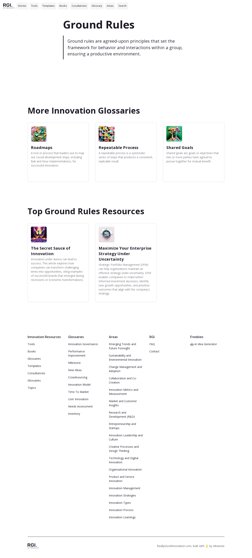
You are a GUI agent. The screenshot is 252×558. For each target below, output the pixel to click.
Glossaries (34, 358)
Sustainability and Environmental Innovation (125, 357)
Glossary (97, 5)
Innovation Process (121, 510)
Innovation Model (79, 384)
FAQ (152, 344)
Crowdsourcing (77, 377)
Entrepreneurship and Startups (122, 426)
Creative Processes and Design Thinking (124, 449)
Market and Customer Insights (123, 403)
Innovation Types (120, 503)
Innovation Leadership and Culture (126, 437)
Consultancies (36, 373)
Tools (34, 5)
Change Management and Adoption (125, 369)
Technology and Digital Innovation (123, 460)
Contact (154, 351)
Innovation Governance (83, 344)
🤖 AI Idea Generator (203, 344)
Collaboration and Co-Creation (123, 380)
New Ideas (75, 370)
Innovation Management (124, 488)
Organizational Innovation (125, 469)
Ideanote (218, 546)
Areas (110, 5)
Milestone (74, 363)
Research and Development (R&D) (122, 414)
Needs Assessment (80, 406)
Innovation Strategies (122, 495)
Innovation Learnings (122, 517)
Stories (22, 5)
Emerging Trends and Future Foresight (122, 346)
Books (63, 5)
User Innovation (78, 399)
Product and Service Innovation (121, 479)
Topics (32, 388)
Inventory (74, 414)
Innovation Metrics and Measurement (123, 392)
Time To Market (78, 392)
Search (122, 5)
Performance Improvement (76, 353)
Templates (48, 5)
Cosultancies (79, 5)
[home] (9, 5)
